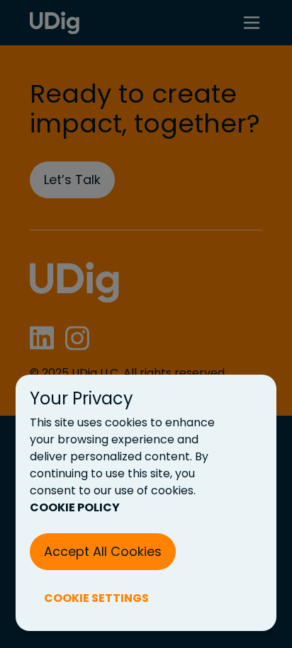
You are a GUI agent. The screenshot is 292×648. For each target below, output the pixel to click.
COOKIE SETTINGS (96, 598)
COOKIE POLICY (75, 507)
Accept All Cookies (103, 551)
